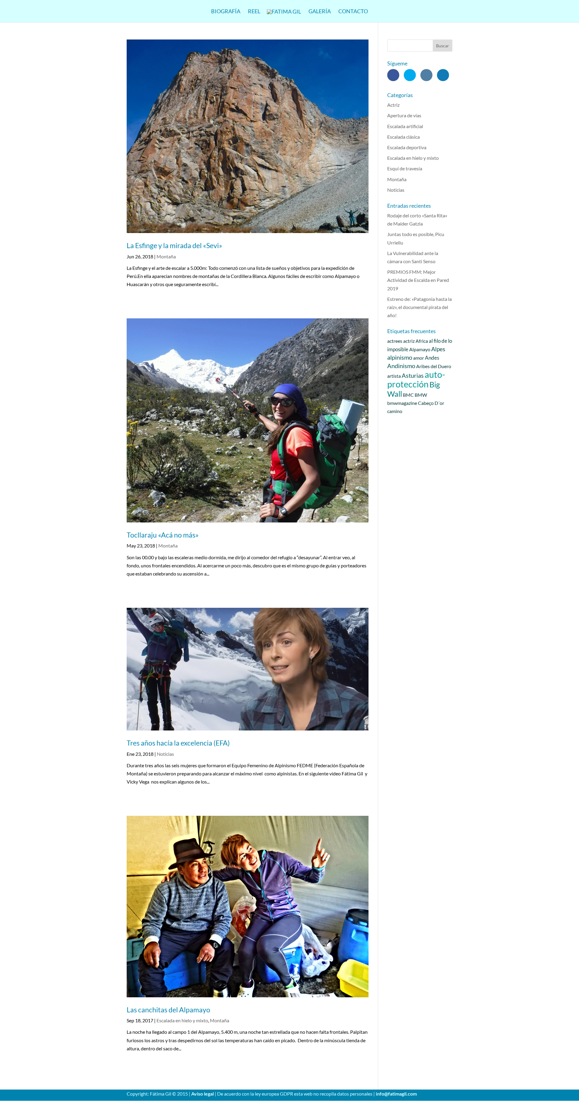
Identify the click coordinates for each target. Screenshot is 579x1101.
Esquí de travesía (404, 168)
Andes (432, 358)
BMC (408, 395)
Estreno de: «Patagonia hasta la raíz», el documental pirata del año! (419, 307)
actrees (394, 341)
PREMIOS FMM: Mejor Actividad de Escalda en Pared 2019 (418, 280)
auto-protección (416, 379)
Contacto (353, 11)
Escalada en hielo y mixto (182, 1020)
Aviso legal (202, 1093)
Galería (319, 11)
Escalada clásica (403, 137)
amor (418, 358)
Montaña (166, 256)
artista (394, 376)
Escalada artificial (405, 126)
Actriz (393, 105)
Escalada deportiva (406, 147)
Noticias (165, 754)
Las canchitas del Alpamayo (168, 1009)
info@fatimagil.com (396, 1093)
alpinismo (399, 357)
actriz (409, 341)
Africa (422, 341)
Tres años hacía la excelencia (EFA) (178, 743)
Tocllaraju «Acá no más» (163, 535)
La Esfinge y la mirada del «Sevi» (174, 245)
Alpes (438, 349)
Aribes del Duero (433, 366)
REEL (254, 11)
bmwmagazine (402, 403)
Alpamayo (419, 349)
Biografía (225, 11)
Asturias (413, 375)
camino (394, 411)
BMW (421, 395)
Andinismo (401, 365)
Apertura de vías (404, 115)
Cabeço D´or (431, 403)
